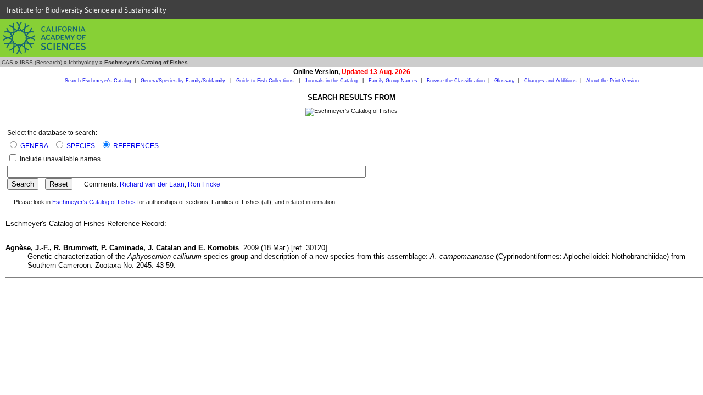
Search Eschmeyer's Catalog (98, 80)
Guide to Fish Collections (265, 80)
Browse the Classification (456, 80)
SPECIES (80, 146)
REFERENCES (136, 146)
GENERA (34, 146)
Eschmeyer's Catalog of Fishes (94, 202)
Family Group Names (393, 80)
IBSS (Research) (41, 62)
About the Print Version (612, 80)
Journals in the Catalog (332, 80)
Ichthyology (83, 62)
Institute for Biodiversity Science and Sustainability (86, 9)
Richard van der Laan (152, 184)
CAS (7, 62)
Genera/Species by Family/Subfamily (184, 80)
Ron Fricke (204, 184)
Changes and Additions (550, 80)
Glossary (504, 80)
